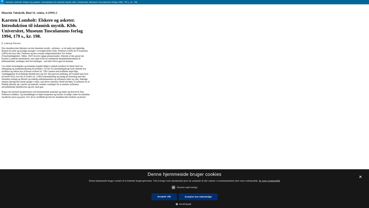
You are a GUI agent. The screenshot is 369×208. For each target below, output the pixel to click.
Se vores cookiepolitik (269, 181)
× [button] (360, 178)
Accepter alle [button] (164, 196)
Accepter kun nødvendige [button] (198, 196)
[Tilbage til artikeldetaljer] (2, 2)
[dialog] (184, 188)
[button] (184, 204)
